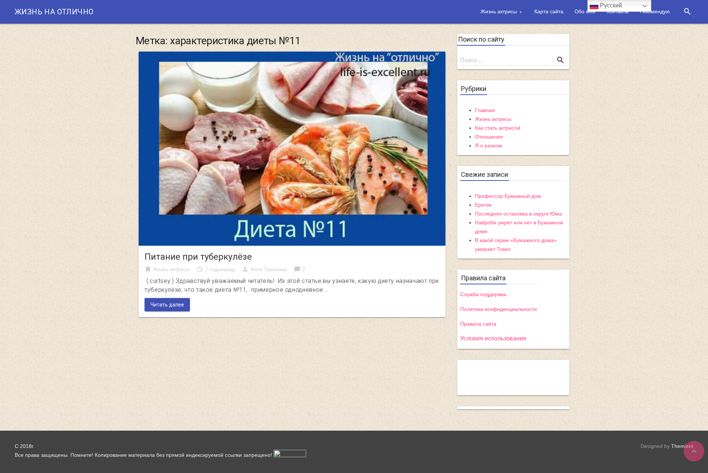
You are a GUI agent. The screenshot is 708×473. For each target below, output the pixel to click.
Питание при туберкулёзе (198, 257)
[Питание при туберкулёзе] (292, 148)
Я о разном (488, 145)
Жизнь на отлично (54, 11)
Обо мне (585, 11)
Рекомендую (655, 11)
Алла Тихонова (268, 269)
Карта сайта (548, 11)
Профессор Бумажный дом (508, 196)
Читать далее (167, 305)
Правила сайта (478, 324)
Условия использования (493, 338)
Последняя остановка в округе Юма (518, 214)
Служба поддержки (483, 294)
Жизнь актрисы (498, 11)
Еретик (483, 205)
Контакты (618, 11)
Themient (682, 446)
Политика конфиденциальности (498, 309)
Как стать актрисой (497, 128)
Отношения (489, 137)
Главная (485, 110)
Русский (610, 5)
